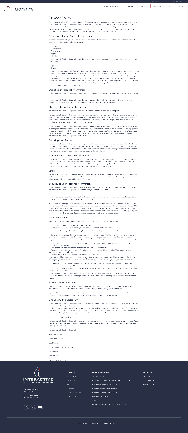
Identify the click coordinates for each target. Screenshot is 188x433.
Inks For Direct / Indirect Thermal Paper (110, 404)
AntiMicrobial (98, 377)
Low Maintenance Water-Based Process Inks (112, 381)
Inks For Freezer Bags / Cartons (107, 384)
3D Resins (147, 377)
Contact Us (72, 396)
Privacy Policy (110, 423)
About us (71, 381)
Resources (143, 6)
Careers (70, 388)
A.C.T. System (149, 381)
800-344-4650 (35, 395)
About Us (157, 6)
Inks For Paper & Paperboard (105, 388)
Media (169, 6)
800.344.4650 (158, 2)
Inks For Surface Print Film (104, 392)
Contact (180, 6)
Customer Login (175, 2)
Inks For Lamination (101, 396)
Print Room (148, 384)
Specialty (96, 400)
